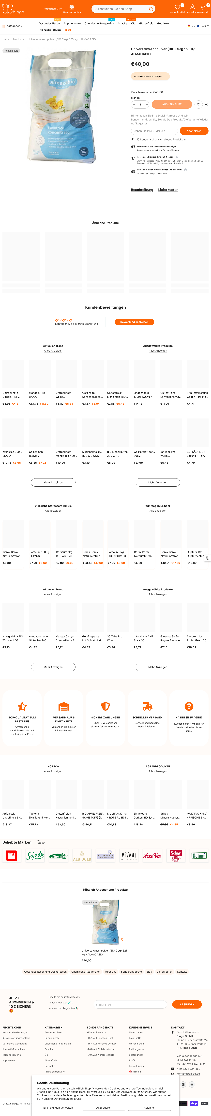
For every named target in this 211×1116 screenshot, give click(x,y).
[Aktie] (206, 105)
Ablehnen (149, 1107)
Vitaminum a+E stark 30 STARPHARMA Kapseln (143, 638)
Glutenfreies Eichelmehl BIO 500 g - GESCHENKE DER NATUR (116, 395)
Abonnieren (194, 131)
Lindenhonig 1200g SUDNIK (143, 394)
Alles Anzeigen (53, 350)
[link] (199, 104)
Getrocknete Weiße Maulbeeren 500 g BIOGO (66, 395)
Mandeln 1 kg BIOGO (37, 394)
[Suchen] (123, 9)
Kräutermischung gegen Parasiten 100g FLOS (197, 395)
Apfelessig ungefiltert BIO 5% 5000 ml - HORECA (11, 815)
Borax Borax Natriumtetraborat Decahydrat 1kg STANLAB (13, 554)
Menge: (135, 97)
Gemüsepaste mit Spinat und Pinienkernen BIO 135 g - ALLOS (92, 638)
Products (18, 39)
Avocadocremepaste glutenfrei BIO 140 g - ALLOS (40, 638)
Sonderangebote (131, 971)
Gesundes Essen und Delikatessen (45, 971)
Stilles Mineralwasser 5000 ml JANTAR (171, 815)
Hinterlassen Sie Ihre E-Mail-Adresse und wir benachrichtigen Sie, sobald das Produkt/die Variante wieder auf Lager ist (169, 119)
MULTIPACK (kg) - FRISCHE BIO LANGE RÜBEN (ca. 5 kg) (197, 815)
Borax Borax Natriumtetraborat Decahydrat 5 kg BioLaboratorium (171, 554)
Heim (5, 39)
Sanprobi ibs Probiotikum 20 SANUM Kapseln (197, 638)
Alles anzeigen (40, 841)
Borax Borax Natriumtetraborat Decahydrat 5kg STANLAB (93, 554)
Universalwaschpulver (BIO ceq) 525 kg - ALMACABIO (105, 952)
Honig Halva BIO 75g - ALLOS (12, 638)
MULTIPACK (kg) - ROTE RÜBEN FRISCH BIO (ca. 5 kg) (117, 815)
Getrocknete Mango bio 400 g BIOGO (65, 454)
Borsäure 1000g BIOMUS (39, 554)
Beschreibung (142, 190)
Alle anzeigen (53, 510)
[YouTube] (192, 1084)
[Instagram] (183, 1084)
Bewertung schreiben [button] (134, 322)
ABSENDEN (187, 1004)
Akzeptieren (103, 1107)
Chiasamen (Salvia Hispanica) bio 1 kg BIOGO (39, 454)
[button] (170, 172)
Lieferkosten (168, 190)
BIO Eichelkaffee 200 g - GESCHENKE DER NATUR (117, 454)
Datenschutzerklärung (67, 1098)
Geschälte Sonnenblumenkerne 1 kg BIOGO (93, 395)
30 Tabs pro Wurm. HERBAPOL (168, 454)
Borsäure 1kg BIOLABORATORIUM (66, 554)
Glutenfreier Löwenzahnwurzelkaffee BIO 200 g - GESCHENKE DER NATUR (171, 395)
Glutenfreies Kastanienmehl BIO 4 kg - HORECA (65, 815)
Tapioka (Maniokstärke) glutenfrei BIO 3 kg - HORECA (39, 815)
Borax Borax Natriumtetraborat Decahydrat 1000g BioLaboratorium (144, 554)
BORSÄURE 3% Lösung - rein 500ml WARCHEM (196, 454)
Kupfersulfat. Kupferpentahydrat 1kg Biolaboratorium (197, 554)
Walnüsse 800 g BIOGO (12, 453)
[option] (61, 106)
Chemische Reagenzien (85, 971)
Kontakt (182, 971)
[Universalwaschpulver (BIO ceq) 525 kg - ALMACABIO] (105, 922)
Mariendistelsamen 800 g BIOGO (93, 453)
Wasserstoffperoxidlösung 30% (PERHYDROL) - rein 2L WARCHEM (144, 454)
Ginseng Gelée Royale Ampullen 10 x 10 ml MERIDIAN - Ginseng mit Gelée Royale (170, 638)
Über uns (110, 971)
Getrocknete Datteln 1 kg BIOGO (10, 395)
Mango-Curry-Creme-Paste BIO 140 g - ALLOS (66, 638)
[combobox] (119, 9)
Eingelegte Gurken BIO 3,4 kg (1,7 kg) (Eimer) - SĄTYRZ (143, 815)
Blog (149, 971)
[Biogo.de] (11, 855)
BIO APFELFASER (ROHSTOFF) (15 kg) (93, 815)
